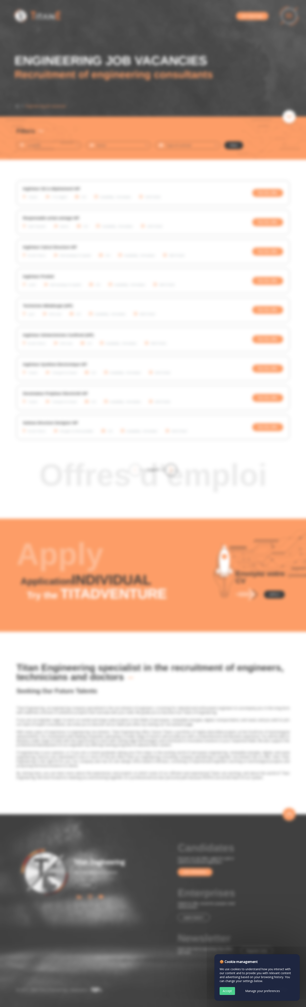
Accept (227, 991)
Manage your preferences (262, 991)
